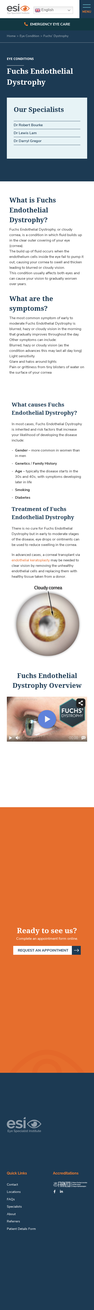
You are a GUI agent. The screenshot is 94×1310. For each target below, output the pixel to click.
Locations (14, 1191)
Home (11, 36)
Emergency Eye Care (50, 24)
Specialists (14, 1206)
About (11, 1214)
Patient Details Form (21, 1228)
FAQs (11, 1199)
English (47, 10)
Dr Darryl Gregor (28, 140)
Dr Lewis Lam (25, 133)
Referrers (13, 1221)
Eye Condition (29, 36)
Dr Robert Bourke (28, 125)
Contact (12, 1184)
